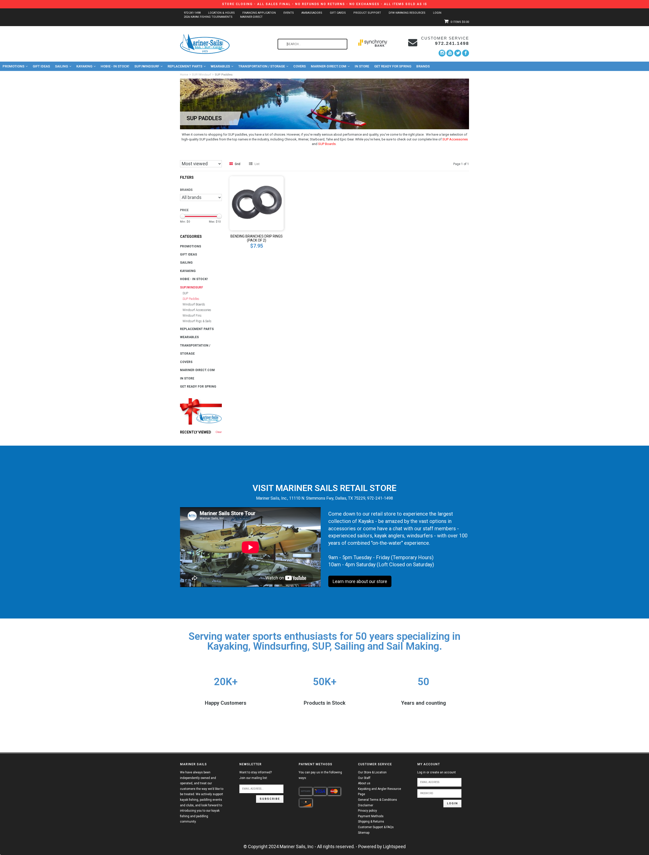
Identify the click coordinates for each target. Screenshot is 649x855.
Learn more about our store (360, 581)
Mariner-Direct (251, 17)
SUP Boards (327, 144)
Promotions (13, 66)
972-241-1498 (192, 12)
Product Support (367, 12)
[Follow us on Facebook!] (465, 53)
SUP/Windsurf (146, 66)
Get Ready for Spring (392, 66)
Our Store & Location (372, 772)
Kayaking (84, 66)
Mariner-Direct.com (328, 66)
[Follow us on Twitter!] (457, 53)
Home (184, 74)
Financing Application (259, 12)
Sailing (61, 66)
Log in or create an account (436, 772)
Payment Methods (371, 816)
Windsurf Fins (192, 315)
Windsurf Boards (194, 304)
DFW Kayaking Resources (407, 12)
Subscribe (270, 799)
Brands (423, 66)
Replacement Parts (185, 66)
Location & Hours (221, 12)
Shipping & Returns (371, 821)
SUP (185, 293)
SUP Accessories (455, 139)
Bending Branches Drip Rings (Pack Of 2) (256, 238)
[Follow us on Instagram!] (442, 53)
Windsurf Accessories (197, 310)
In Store (362, 66)
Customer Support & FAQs (376, 827)
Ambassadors (311, 12)
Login (437, 12)
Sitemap (363, 832)
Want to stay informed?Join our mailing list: (255, 775)
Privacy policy (367, 810)
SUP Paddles (223, 74)
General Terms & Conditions (377, 800)
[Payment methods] (305, 791)
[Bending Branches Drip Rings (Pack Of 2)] (256, 203)
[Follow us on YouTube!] (449, 53)
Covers (299, 66)
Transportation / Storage (261, 66)
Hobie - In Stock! (115, 66)
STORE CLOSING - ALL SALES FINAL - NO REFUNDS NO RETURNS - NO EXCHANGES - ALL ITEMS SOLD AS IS (324, 4)
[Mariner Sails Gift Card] (201, 411)
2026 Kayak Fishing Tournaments (208, 17)
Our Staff (364, 778)
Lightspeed (394, 846)
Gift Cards (338, 12)
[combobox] (312, 44)
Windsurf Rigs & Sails (197, 321)
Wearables (220, 66)
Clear (218, 432)
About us (364, 783)
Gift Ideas (41, 66)
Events (288, 12)
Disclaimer (365, 805)
